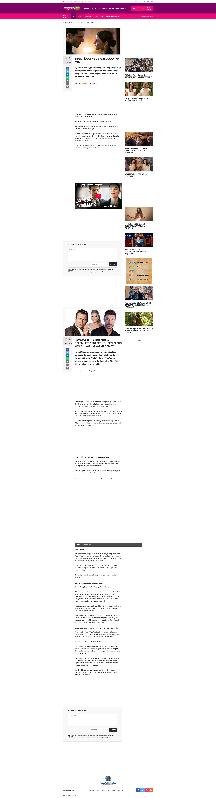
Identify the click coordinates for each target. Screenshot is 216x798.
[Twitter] (67, 71)
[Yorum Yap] (67, 87)
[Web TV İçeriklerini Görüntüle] (148, 1)
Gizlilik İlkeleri (111, 790)
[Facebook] (67, 68)
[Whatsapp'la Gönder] (67, 77)
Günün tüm (147, 16)
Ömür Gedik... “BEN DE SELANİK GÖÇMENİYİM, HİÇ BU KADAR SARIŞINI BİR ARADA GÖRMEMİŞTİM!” (107, 16)
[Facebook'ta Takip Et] (140, 1)
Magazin (87, 8)
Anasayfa (91, 790)
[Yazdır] (67, 83)
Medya (111, 8)
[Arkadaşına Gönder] (67, 80)
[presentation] (69, 16)
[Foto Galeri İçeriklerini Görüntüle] (152, 1)
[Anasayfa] (64, 1)
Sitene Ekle (91, 1)
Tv (99, 8)
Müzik (94, 8)
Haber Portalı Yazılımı (71, 795)
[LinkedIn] (67, 74)
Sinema (104, 8)
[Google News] (84, 83)
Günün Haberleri (78, 1)
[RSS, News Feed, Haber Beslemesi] (151, 790)
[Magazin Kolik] (72, 8)
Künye (97, 790)
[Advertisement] (98, 99)
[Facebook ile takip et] (138, 790)
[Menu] (133, 8)
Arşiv (85, 1)
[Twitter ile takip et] (142, 790)
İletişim (103, 790)
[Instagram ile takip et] (147, 790)
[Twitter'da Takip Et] (144, 1)
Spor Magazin (120, 8)
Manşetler (69, 1)
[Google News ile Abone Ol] (136, 1)
